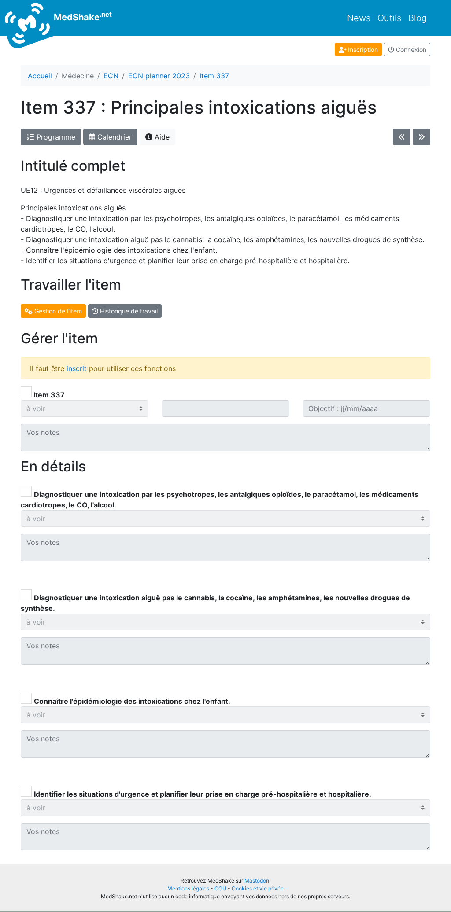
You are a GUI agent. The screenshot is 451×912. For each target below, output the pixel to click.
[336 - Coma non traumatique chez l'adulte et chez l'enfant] (401, 137)
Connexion (410, 49)
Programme (54, 136)
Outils (389, 18)
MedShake (82, 16)
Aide (161, 136)
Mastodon (256, 880)
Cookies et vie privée (258, 888)
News (358, 18)
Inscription (362, 49)
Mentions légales (188, 888)
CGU (220, 888)
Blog (417, 18)
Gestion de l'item (57, 311)
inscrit (77, 368)
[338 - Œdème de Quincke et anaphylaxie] (421, 137)
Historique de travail (128, 311)
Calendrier (113, 136)
